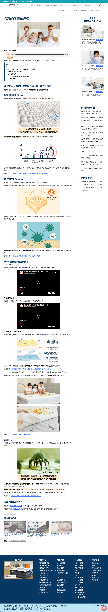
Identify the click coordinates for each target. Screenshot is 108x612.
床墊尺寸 (60, 565)
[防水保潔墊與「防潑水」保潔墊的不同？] (15, 527)
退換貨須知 (95, 575)
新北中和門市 (79, 565)
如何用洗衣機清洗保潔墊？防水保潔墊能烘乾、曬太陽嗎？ (30, 173)
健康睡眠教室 (61, 580)
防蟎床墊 (85, 181)
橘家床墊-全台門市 (16, 509)
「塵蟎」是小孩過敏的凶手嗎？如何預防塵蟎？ (26, 496)
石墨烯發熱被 (43, 580)
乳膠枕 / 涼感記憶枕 (45, 585)
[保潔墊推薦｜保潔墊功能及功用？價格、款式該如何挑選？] (38, 527)
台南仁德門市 (79, 587)
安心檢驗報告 (96, 568)
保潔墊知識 (60, 585)
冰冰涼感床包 (43, 573)
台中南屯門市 (79, 580)
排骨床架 (99, 184)
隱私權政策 (95, 578)
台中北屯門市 (79, 578)
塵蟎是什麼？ (14, 78)
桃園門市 (77, 570)
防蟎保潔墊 (22, 541)
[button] (38, 34)
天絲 (100, 187)
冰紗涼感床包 (43, 575)
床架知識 (60, 592)
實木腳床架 (43, 587)
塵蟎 (22, 267)
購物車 (83, 151)
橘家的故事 (95, 563)
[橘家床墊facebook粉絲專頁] (18, 570)
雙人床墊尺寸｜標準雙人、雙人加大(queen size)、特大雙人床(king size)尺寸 (92, 120)
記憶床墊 (85, 184)
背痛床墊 (92, 184)
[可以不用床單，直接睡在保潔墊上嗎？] (61, 527)
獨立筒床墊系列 (44, 563)
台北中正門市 (79, 563)
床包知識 (60, 587)
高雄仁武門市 (79, 595)
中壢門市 (77, 573)
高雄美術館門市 (80, 592)
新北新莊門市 (79, 568)
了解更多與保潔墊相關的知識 (20, 434)
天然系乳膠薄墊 (44, 568)
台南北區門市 (79, 590)
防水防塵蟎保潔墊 (45, 582)
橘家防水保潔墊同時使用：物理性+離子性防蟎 (20, 69)
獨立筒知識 (60, 568)
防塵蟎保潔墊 (13, 541)
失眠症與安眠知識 (62, 582)
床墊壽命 (85, 187)
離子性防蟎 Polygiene (15, 74)
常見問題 (95, 573)
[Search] (94, 5)
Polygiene (46, 334)
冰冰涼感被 (43, 578)
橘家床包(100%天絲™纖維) (48, 570)
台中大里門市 (79, 582)
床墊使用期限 (93, 187)
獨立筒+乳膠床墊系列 (46, 565)
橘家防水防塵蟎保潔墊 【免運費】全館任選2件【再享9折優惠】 (31, 369)
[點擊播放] (9, 54)
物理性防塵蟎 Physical (15, 71)
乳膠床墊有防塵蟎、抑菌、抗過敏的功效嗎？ (25, 256)
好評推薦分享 (96, 570)
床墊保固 (95, 565)
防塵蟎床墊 (92, 181)
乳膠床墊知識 (61, 570)
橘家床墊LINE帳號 (16, 506)
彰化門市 (77, 585)
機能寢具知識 (61, 590)
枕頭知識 (60, 578)
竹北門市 (77, 575)
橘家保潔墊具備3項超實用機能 (19, 76)
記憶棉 (100, 181)
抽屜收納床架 (43, 592)
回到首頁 (95, 580)
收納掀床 (42, 590)
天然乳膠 (85, 190)
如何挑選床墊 (61, 563)
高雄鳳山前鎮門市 (80, 597)
